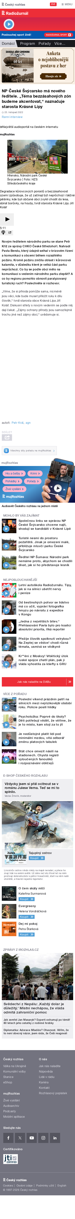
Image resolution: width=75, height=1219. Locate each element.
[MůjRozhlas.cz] (7, 135)
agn (28, 422)
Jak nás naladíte (50, 1066)
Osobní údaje (25, 1185)
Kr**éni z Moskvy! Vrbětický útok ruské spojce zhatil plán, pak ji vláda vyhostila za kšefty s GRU (43, 660)
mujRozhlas (9, 463)
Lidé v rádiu (47, 1077)
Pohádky (11, 481)
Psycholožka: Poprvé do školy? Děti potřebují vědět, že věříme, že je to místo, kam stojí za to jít (45, 720)
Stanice (8, 1077)
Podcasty (9, 1111)
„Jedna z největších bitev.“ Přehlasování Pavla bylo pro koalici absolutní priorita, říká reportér (45, 625)
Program (27, 43)
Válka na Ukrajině (14, 1066)
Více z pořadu (15, 694)
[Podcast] (3, 232)
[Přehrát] (7, 219)
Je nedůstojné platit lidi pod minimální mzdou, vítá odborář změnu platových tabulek (41, 738)
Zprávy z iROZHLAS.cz (21, 950)
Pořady (45, 43)
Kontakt (44, 1087)
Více (59, 43)
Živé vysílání (13, 489)
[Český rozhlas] (13, 4)
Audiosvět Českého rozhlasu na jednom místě (30, 506)
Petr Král (17, 422)
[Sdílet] (10, 232)
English (62, 1185)
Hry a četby (12, 473)
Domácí (8, 43)
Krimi (33, 473)
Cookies (8, 1185)
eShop (7, 1082)
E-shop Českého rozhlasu (25, 775)
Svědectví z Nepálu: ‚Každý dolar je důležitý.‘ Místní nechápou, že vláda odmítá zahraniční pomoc (34, 1008)
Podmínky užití (45, 1185)
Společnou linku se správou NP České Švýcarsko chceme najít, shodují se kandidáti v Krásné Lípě (45, 524)
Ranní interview (12, 117)
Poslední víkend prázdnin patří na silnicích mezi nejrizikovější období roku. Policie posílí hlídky (45, 703)
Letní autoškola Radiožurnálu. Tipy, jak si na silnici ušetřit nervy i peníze (45, 589)
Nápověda (46, 1071)
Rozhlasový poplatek (53, 1093)
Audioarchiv (11, 1106)
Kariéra (43, 1082)
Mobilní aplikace (14, 1116)
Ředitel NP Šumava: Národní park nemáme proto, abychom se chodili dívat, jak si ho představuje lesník (45, 561)
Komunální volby (14, 1071)
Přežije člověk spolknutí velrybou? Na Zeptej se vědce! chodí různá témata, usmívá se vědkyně (45, 642)
